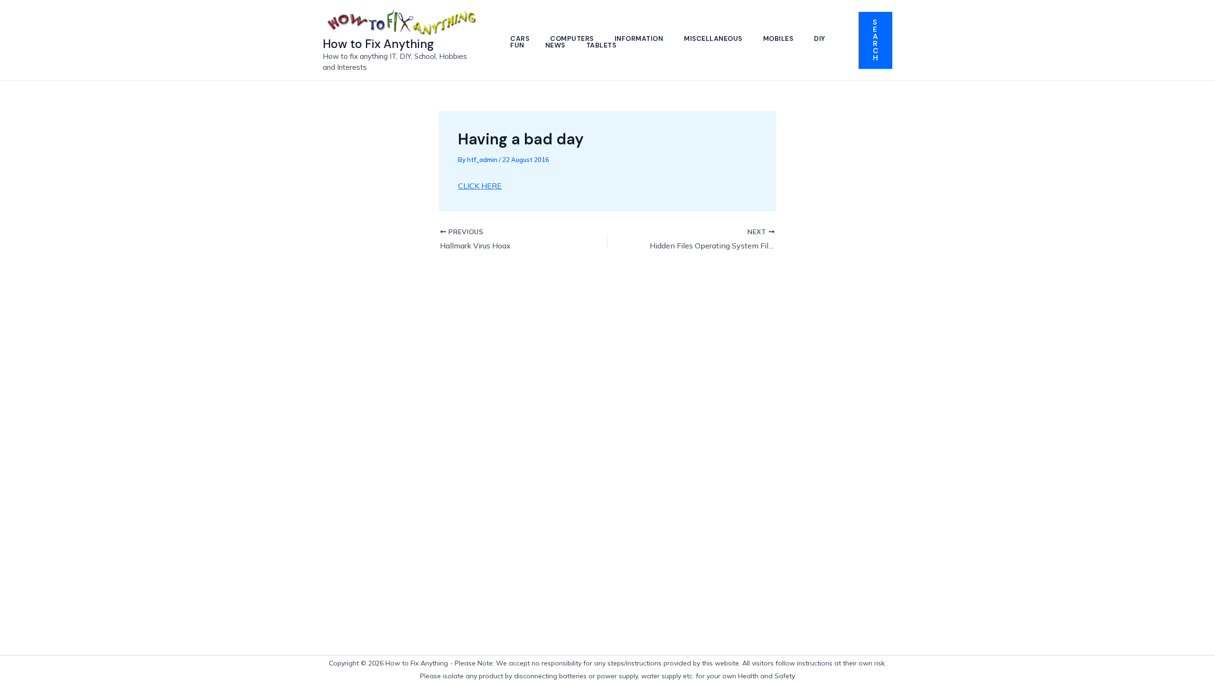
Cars (519, 38)
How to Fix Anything (378, 44)
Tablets (601, 45)
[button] (875, 40)
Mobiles (778, 38)
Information (639, 38)
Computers (572, 38)
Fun (517, 45)
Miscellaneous (713, 38)
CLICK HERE (480, 185)
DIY (819, 38)
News (555, 45)
